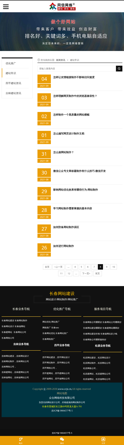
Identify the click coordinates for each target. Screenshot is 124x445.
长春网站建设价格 (91, 333)
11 (61, 273)
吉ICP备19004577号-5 (62, 432)
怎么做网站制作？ (63, 152)
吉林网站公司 (22, 361)
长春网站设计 (8, 326)
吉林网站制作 (8, 361)
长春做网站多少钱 (108, 333)
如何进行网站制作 (63, 246)
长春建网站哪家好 (111, 327)
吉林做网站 (7, 377)
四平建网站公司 (62, 373)
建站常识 (11, 73)
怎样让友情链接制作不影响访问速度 (74, 77)
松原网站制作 (89, 362)
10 (113, 266)
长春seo (55, 327)
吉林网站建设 (8, 355)
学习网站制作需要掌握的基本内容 (72, 208)
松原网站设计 (104, 357)
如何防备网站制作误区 (66, 227)
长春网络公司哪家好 (92, 322)
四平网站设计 (63, 357)
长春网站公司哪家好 (112, 322)
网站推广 (55, 321)
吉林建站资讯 (13, 93)
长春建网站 (7, 332)
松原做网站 (88, 379)
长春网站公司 (20, 332)
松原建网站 (88, 373)
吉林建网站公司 (21, 372)
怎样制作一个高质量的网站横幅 (71, 114)
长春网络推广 (48, 339)
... (68, 266)
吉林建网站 (7, 372)
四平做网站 (47, 378)
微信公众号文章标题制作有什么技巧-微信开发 (79, 171)
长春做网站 (20, 326)
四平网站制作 (48, 362)
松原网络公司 (89, 368)
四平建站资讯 (13, 83)
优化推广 (11, 63)
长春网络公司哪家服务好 (94, 339)
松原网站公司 (104, 362)
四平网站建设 (48, 357)
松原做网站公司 (103, 379)
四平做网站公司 (62, 378)
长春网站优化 (48, 333)
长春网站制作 (21, 320)
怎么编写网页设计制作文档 (68, 133)
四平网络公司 (48, 367)
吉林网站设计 (22, 355)
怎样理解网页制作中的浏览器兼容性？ (75, 96)
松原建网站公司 (103, 373)
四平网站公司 (63, 362)
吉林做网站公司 (21, 377)
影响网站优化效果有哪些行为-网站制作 (75, 189)
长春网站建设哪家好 (92, 327)
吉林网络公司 (8, 366)
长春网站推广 (62, 333)
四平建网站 (47, 373)
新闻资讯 (60, 59)
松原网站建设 (89, 357)
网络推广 (46, 327)
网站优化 (46, 321)
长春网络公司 (8, 337)
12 (69, 273)
